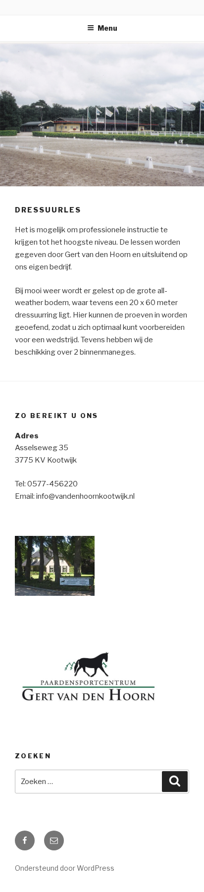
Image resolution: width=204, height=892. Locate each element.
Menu (107, 28)
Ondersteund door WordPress (64, 868)
